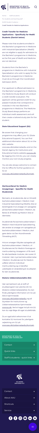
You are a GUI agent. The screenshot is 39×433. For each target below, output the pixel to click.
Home (4, 15)
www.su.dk (31, 153)
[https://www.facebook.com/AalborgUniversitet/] (10, 418)
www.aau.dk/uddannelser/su (14, 299)
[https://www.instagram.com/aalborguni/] (20, 418)
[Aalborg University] (3, 7)
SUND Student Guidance (10, 22)
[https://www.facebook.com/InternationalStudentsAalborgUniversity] (15, 418)
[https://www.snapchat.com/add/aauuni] (35, 418)
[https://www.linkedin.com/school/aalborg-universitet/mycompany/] (30, 418)
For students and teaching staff (12, 19)
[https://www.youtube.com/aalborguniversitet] (25, 418)
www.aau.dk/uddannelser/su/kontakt (18, 174)
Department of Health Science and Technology (20, 6)
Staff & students (14, 15)
